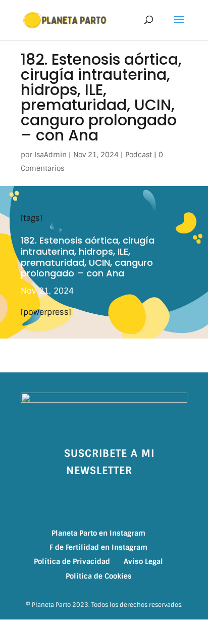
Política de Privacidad (72, 561)
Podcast (138, 154)
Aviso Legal (143, 561)
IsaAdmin (50, 154)
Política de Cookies (99, 576)
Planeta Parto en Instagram (98, 533)
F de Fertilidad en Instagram (98, 547)
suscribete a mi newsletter (109, 462)
